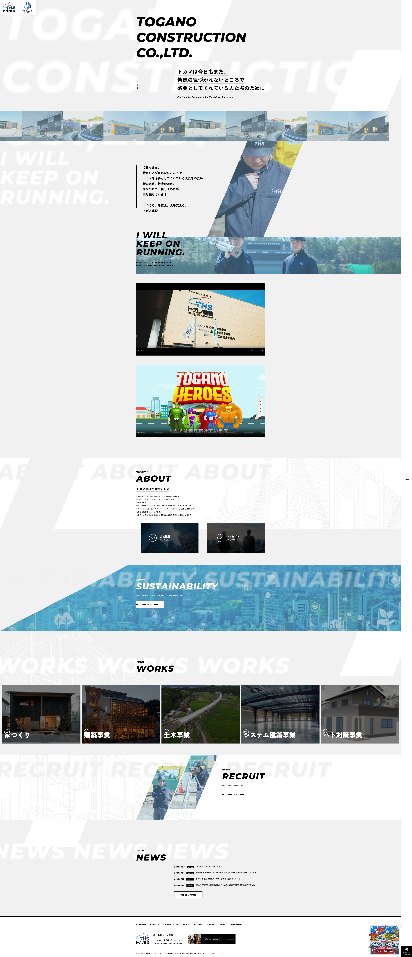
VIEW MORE (150, 604)
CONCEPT (154, 925)
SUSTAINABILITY (170, 925)
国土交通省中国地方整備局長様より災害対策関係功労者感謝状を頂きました (225, 885)
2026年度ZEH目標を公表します (208, 866)
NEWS (222, 925)
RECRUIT (198, 925)
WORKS (186, 925)
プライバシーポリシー (216, 953)
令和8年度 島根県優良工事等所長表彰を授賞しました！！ (218, 878)
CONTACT (210, 925)
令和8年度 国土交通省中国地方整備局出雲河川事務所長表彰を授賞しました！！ (227, 872)
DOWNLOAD (236, 925)
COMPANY (141, 925)
